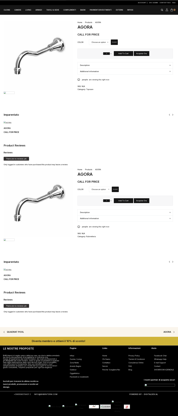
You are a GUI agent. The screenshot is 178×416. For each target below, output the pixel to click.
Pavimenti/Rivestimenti (101, 10)
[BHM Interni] (68, 406)
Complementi (69, 10)
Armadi (38, 10)
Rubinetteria (91, 236)
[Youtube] (13, 3)
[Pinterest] (19, 3)
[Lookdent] (105, 406)
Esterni (119, 10)
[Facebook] (2, 3)
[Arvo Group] (54, 406)
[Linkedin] (24, 3)
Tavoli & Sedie (52, 10)
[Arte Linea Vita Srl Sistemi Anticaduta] (94, 406)
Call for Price (88, 34)
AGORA (7, 128)
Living (28, 10)
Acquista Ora (141, 53)
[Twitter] (82, 394)
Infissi (130, 10)
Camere (17, 10)
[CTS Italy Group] (127, 407)
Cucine (7, 10)
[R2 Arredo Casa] (81, 406)
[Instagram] (8, 3)
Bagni (82, 10)
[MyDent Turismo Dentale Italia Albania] (117, 406)
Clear (114, 42)
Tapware (89, 89)
